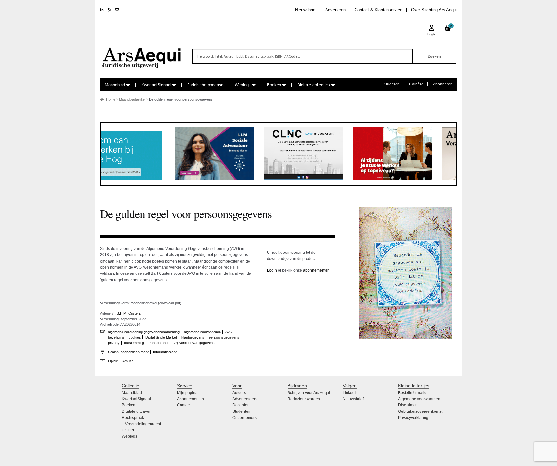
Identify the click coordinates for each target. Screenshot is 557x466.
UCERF (128, 430)
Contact (184, 405)
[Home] (141, 55)
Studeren (392, 84)
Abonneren (443, 84)
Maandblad (115, 85)
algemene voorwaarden (202, 332)
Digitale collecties (313, 85)
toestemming (134, 343)
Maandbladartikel (132, 99)
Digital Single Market (161, 337)
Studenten (241, 411)
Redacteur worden (304, 399)
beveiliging (116, 337)
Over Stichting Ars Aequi (434, 9)
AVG (228, 332)
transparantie (159, 343)
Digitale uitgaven (136, 411)
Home (110, 99)
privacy (114, 343)
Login (272, 270)
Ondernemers (244, 417)
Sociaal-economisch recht (128, 352)
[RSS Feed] (109, 10)
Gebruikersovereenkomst (420, 411)
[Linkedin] (102, 10)
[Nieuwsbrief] (117, 10)
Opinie (113, 361)
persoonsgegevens (224, 337)
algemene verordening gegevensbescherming (144, 332)
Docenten (240, 405)
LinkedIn (350, 393)
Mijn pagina (187, 393)
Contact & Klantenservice (378, 9)
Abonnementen (190, 399)
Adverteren (335, 9)
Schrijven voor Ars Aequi (309, 393)
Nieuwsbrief (306, 9)
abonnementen (316, 270)
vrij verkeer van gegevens (194, 343)
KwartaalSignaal (156, 85)
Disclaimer (407, 405)
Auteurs (239, 393)
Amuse (127, 361)
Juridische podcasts (206, 85)
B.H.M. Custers (129, 313)
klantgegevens (192, 337)
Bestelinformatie (412, 393)
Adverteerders (244, 399)
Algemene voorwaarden (419, 399)
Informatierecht (165, 352)
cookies (135, 337)
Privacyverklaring (413, 417)
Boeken (274, 85)
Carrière (416, 84)
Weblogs (243, 85)
